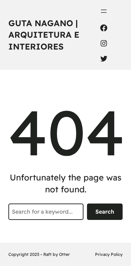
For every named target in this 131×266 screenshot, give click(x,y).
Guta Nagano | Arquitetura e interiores (43, 35)
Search (104, 211)
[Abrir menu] (104, 11)
